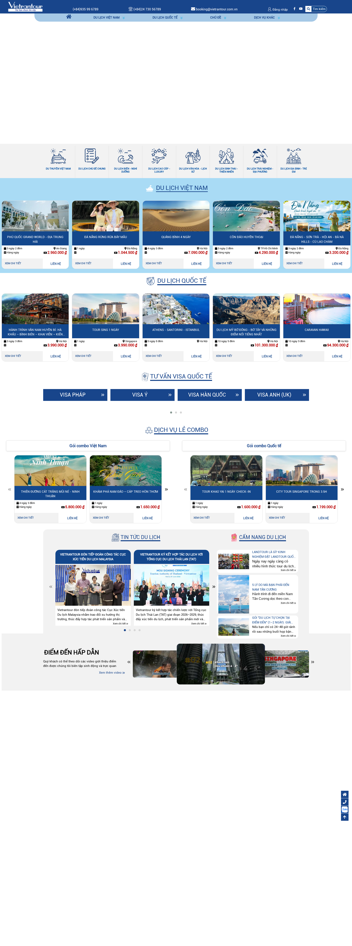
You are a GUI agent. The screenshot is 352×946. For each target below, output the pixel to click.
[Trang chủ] (69, 17)
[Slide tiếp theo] (166, 490)
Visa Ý (140, 395)
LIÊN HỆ (61, 263)
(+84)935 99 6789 (85, 9)
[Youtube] (299, 9)
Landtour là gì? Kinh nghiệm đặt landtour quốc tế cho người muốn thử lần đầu (274, 554)
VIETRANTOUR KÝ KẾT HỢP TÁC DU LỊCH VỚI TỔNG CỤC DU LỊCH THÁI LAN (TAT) (171, 557)
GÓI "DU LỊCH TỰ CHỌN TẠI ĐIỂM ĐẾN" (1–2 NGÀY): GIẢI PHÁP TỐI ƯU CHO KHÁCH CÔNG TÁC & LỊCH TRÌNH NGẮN (274, 620)
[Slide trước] (9, 490)
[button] (316, 9)
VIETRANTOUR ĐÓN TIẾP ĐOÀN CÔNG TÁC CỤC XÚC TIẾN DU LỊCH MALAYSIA (93, 557)
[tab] (171, 412)
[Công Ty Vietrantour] (25, 6)
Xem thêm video (110, 672)
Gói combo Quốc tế (264, 445)
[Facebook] (293, 9)
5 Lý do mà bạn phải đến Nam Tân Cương (270, 587)
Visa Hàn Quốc (207, 395)
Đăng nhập (280, 9)
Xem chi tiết (19, 263)
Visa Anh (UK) (274, 395)
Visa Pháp (73, 395)
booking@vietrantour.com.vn (217, 9)
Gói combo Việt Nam (88, 445)
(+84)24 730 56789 (147, 9)
